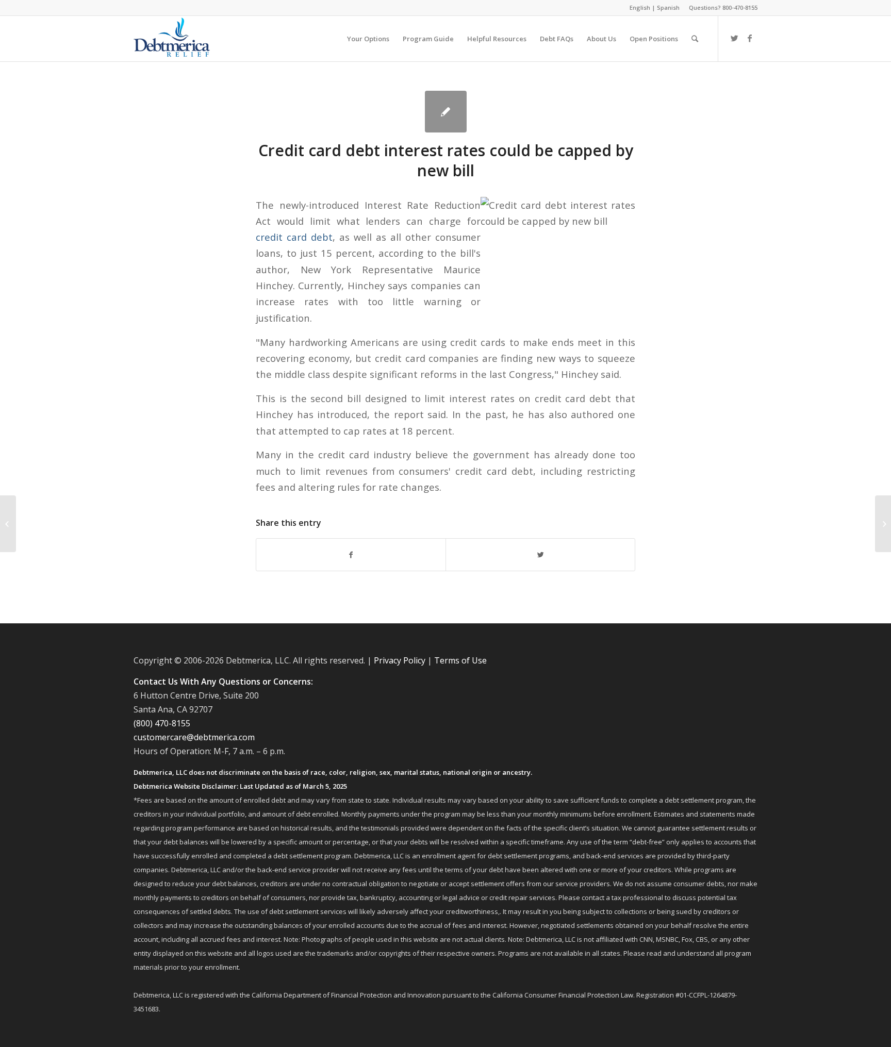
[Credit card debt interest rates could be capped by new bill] (446, 111)
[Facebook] (749, 38)
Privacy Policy (399, 660)
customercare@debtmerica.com (194, 737)
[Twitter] (734, 38)
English (640, 7)
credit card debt (294, 236)
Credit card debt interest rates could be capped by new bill (445, 160)
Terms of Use (460, 660)
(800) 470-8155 (162, 723)
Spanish (668, 7)
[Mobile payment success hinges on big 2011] (8, 523)
